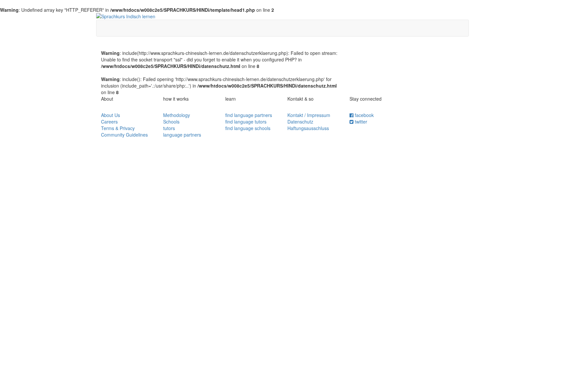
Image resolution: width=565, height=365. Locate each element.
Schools (171, 121)
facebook (363, 115)
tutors (169, 128)
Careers (109, 121)
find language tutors (245, 121)
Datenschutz (300, 121)
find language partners (248, 115)
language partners (182, 134)
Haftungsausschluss (308, 128)
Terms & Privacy (118, 128)
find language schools (247, 128)
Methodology (176, 115)
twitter (360, 121)
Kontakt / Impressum (308, 115)
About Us (110, 115)
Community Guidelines (124, 134)
